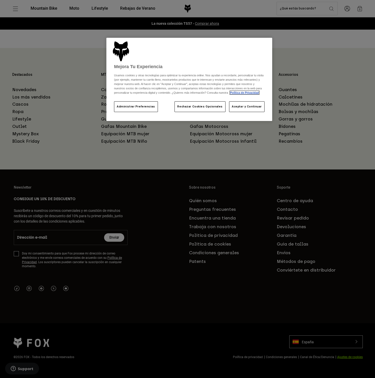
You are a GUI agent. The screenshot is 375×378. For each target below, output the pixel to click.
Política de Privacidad (244, 92)
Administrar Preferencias (136, 106)
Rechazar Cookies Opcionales (199, 106)
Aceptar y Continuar (247, 106)
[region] (189, 79)
